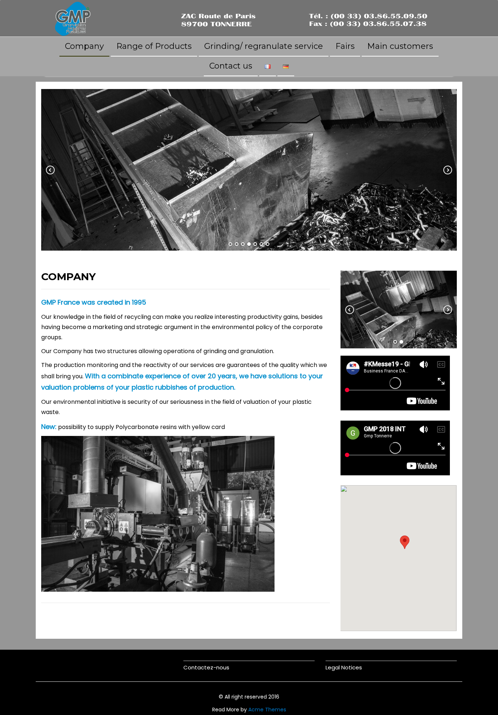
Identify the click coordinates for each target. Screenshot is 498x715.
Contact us (230, 66)
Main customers (400, 46)
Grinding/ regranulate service (263, 46)
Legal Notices (344, 667)
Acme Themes (267, 709)
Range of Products (154, 46)
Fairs (345, 46)
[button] (404, 542)
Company (84, 46)
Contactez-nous (206, 667)
